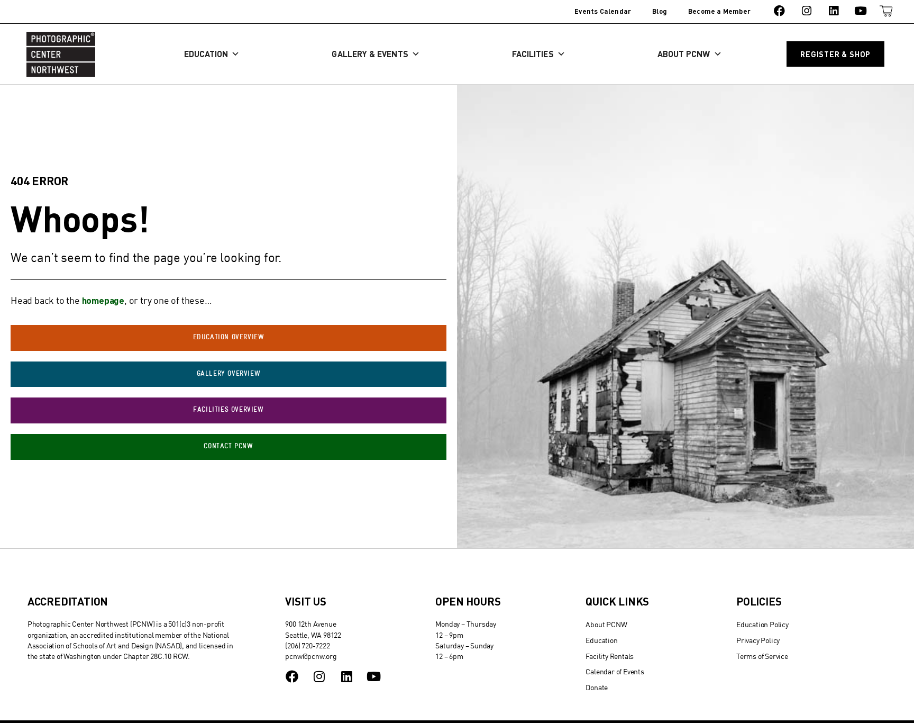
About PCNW (683, 54)
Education (206, 54)
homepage (103, 300)
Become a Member (719, 11)
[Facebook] (779, 11)
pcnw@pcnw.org (310, 656)
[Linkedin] (833, 11)
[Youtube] (861, 11)
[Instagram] (806, 11)
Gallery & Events (370, 54)
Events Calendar (602, 11)
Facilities (533, 54)
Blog (659, 11)
